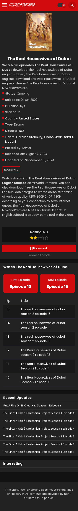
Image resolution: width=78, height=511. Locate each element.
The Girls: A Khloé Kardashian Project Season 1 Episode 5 (39, 420)
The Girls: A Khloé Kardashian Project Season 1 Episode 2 (39, 444)
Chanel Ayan (53, 137)
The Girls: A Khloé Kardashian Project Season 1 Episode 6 (39, 413)
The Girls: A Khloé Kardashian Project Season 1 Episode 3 (39, 436)
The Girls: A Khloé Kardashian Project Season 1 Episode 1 (38, 451)
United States (29, 118)
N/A (21, 131)
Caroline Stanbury (29, 137)
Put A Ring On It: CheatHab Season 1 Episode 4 (32, 405)
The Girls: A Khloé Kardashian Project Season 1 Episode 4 (39, 428)
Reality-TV (11, 170)
